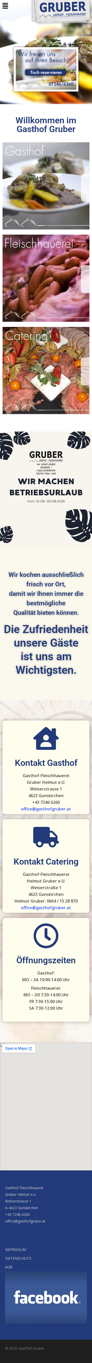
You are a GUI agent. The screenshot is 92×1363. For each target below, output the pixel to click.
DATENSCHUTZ (18, 1258)
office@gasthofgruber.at (46, 809)
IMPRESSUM (15, 1249)
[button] (5, 6)
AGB (9, 1267)
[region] (46, 52)
